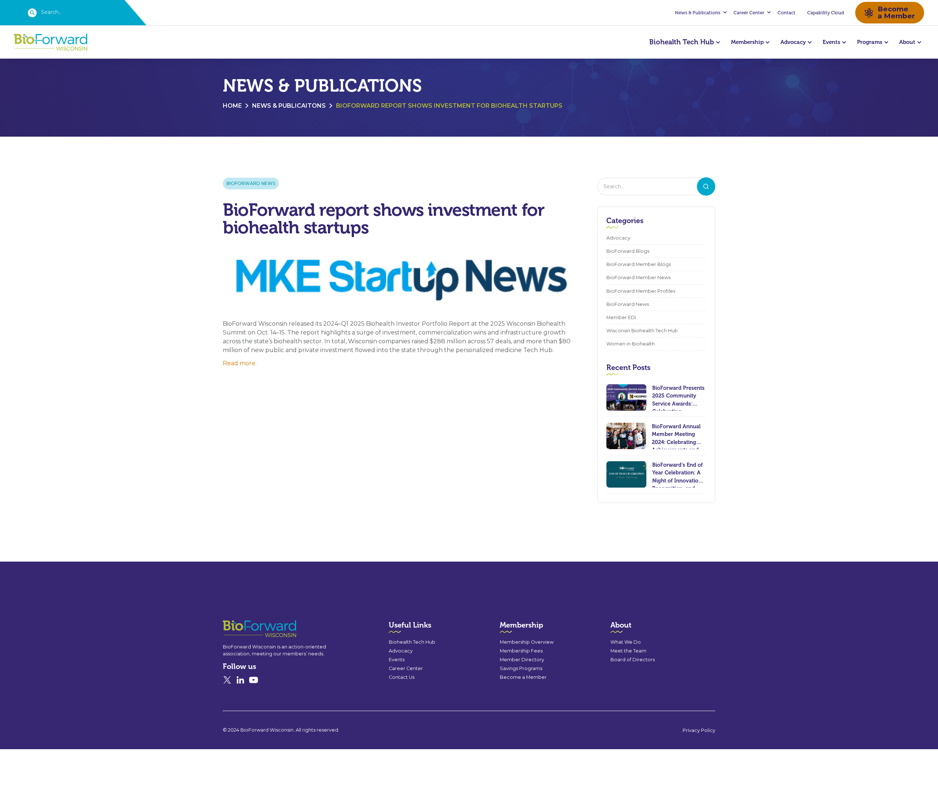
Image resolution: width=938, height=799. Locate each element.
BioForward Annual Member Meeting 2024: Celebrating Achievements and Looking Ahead (676, 436)
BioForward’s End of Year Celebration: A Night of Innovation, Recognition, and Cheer (677, 475)
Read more (239, 363)
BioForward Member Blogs (638, 264)
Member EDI (621, 317)
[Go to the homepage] (246, 628)
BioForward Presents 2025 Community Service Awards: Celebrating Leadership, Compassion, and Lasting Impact (678, 398)
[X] (227, 680)
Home (232, 105)
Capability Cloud (825, 12)
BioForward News (250, 183)
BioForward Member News (638, 277)
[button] (700, 13)
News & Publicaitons (289, 105)
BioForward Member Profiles (640, 291)
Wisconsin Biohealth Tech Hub (642, 330)
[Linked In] (240, 680)
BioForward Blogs (627, 251)
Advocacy (618, 238)
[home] (50, 42)
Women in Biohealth (630, 344)
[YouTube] (253, 680)
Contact (786, 12)
